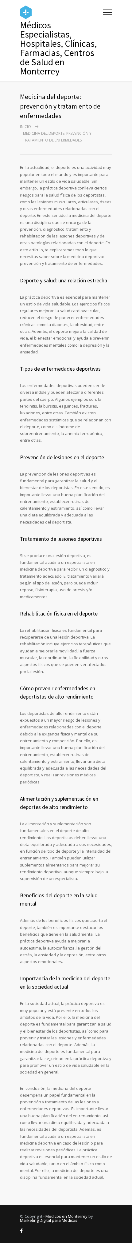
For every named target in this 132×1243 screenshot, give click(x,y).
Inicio (25, 126)
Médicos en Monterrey (66, 1216)
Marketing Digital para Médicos (48, 1220)
